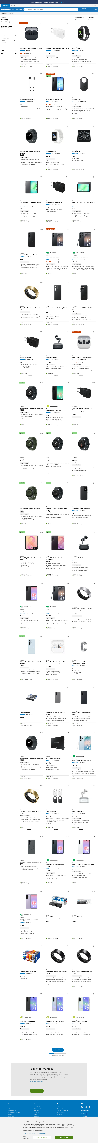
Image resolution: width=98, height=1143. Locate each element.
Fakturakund (11, 1108)
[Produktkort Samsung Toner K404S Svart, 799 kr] (31, 697)
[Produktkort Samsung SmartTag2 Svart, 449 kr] (84, 84)
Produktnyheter (61, 1112)
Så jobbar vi (36, 1110)
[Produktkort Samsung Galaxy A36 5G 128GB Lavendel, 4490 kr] (58, 1004)
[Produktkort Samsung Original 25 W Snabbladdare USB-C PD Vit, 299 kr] (58, 33)
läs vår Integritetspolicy (40, 1133)
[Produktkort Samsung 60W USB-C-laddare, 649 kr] (31, 342)
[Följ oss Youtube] (89, 1107)
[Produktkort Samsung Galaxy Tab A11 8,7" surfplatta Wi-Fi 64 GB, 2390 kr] (31, 187)
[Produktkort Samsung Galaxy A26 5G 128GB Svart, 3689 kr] (58, 393)
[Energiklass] (47, 252)
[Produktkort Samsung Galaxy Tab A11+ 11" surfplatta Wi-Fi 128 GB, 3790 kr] (84, 187)
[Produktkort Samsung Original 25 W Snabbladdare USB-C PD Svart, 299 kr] (84, 393)
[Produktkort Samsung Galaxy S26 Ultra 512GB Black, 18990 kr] (84, 239)
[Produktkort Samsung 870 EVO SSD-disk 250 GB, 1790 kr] (58, 743)
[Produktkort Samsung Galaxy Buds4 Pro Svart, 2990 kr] (84, 542)
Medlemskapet (37, 1108)
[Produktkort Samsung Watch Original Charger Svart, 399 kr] (31, 84)
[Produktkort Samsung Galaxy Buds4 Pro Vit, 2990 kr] (84, 796)
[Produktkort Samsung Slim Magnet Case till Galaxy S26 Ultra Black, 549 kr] (84, 292)
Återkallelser (11, 1116)
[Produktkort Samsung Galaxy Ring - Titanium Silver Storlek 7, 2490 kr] (84, 593)
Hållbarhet (36, 1112)
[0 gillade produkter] (92, 9)
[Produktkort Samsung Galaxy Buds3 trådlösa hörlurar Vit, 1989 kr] (58, 646)
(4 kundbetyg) (30, 1023)
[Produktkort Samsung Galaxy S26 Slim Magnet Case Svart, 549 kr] (31, 239)
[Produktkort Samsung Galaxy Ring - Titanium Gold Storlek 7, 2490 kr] (31, 292)
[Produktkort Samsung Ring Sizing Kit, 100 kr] (84, 136)
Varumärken (60, 1114)
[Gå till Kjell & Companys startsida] (8, 9)
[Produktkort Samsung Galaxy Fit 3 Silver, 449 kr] (58, 136)
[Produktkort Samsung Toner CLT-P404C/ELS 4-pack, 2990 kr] (31, 956)
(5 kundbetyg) (56, 101)
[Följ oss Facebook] (82, 1107)
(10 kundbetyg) (57, 412)
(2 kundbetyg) (82, 153)
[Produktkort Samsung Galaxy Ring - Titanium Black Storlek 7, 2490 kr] (84, 956)
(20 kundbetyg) (30, 714)
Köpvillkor (10, 1114)
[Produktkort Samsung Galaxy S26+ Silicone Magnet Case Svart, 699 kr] (31, 847)
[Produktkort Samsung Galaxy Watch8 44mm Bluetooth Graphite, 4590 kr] (31, 743)
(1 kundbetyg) (30, 256)
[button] (9, 22)
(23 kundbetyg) (57, 663)
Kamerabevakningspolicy (14, 1112)
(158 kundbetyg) (57, 760)
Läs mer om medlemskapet (37, 1081)
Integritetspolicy (12, 1110)
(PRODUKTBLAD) (53, 252)
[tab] (5, 5)
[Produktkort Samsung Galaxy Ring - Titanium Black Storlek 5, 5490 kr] (58, 956)
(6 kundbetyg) (82, 206)
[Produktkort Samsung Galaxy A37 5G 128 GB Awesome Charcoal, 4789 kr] (31, 593)
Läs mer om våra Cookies (29, 1133)
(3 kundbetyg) (30, 359)
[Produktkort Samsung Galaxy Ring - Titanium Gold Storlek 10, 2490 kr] (31, 796)
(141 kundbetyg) (83, 918)
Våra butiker (37, 1116)
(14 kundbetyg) (83, 101)
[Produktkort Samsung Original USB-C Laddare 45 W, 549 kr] (58, 187)
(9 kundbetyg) (82, 510)
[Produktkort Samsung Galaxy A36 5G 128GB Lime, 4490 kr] (84, 1004)
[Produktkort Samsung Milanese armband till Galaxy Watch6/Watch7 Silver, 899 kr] (84, 646)
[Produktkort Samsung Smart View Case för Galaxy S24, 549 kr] (84, 493)
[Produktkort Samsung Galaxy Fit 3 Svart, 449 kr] (84, 33)
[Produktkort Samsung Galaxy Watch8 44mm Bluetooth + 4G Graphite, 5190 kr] (31, 136)
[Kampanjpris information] (30, 53)
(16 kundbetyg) (57, 918)
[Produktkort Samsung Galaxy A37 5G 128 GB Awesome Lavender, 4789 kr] (31, 901)
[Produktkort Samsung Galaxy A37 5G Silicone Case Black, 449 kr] (84, 697)
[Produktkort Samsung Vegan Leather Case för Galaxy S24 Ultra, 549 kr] (58, 292)
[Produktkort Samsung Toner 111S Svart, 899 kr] (84, 901)
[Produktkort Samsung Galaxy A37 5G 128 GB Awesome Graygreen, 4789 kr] (58, 847)
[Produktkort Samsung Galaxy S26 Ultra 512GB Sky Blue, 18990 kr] (84, 743)
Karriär (35, 1114)
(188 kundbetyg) (83, 50)
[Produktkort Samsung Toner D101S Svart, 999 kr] (58, 901)
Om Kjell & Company (39, 1107)
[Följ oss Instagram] (86, 1107)
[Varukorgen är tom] (96, 9)
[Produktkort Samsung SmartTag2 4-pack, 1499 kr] (58, 796)
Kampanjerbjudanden (62, 1108)
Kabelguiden (60, 1107)
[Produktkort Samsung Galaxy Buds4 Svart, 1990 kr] (58, 342)
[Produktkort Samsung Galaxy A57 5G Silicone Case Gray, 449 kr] (58, 697)
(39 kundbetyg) (57, 50)
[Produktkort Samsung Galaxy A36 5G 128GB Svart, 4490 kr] (31, 1004)
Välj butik (30, 66)
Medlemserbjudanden (62, 1110)
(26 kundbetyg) (30, 50)
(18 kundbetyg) (30, 973)
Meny (20, 9)
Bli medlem (36, 1091)
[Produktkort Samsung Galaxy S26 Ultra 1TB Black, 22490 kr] (58, 593)
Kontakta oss (11, 1107)
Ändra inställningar (26, 1137)
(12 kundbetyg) (30, 101)
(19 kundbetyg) (57, 204)
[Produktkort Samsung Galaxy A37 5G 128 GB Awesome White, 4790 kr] (84, 847)
